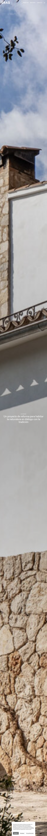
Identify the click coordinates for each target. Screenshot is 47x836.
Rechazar (22, 833)
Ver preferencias (29, 833)
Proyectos (25, 2)
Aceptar (16, 833)
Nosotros (32, 2)
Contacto (39, 2)
